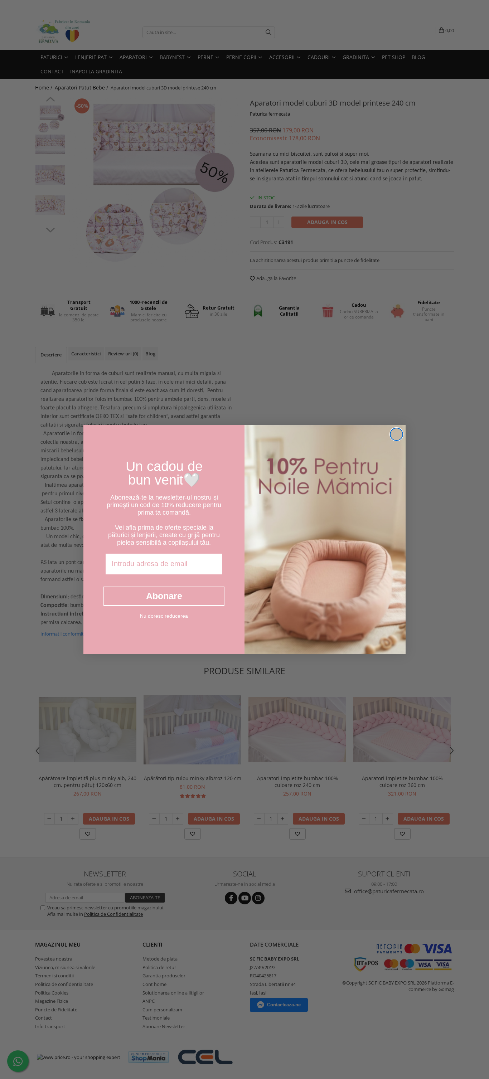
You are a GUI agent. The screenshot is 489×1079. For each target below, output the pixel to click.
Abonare (164, 596)
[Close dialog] (396, 434)
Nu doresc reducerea (164, 615)
